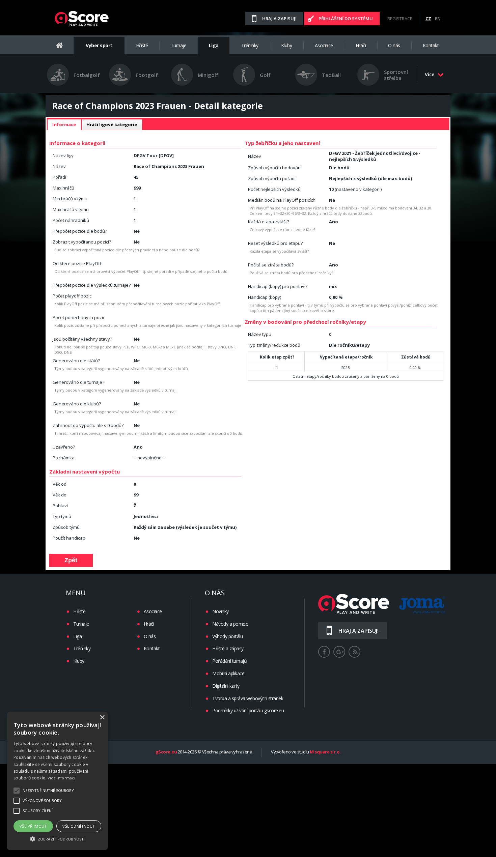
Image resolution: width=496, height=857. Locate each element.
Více (429, 74)
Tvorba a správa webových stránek (247, 698)
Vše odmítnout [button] (78, 826)
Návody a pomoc (230, 624)
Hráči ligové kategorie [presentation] (111, 124)
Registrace (399, 19)
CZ (428, 19)
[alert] (57, 781)
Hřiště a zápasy (228, 648)
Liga (214, 45)
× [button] (102, 717)
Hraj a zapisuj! (279, 19)
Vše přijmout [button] (33, 826)
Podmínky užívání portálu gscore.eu (248, 710)
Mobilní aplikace (228, 673)
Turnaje (179, 45)
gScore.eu (166, 752)
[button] (57, 838)
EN (438, 19)
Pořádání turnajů (229, 661)
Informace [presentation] (64, 124)
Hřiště (142, 45)
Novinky (220, 611)
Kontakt (431, 45)
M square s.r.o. (325, 752)
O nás (394, 45)
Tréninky (249, 45)
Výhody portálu (227, 636)
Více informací (61, 777)
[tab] (64, 124)
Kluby (286, 45)
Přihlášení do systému (346, 19)
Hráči (361, 45)
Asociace (324, 45)
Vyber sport (99, 45)
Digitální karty (226, 686)
